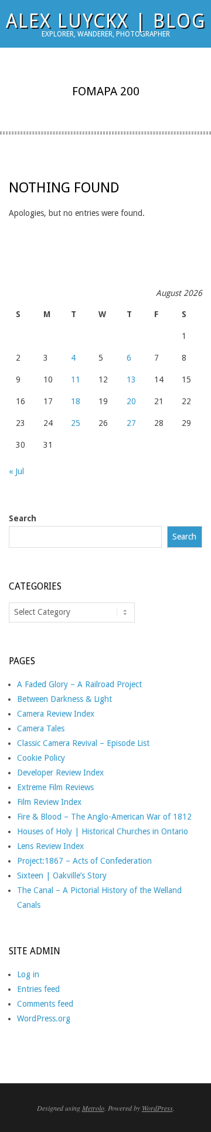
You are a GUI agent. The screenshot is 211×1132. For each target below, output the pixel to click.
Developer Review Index (60, 772)
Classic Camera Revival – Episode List (83, 743)
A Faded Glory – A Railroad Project (79, 684)
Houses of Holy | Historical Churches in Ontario (102, 831)
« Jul (16, 471)
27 (131, 423)
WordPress (157, 1108)
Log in (28, 974)
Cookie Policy (41, 758)
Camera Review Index (55, 713)
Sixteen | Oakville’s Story (62, 875)
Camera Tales (40, 728)
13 (131, 379)
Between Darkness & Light (64, 699)
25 (75, 423)
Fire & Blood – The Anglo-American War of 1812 (104, 816)
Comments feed (45, 1003)
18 (75, 401)
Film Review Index (49, 802)
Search (22, 518)
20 (131, 401)
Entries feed (38, 989)
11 (75, 379)
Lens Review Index (50, 846)
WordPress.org (43, 1018)
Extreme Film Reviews (55, 787)
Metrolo (93, 1108)
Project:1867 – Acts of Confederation (84, 860)
